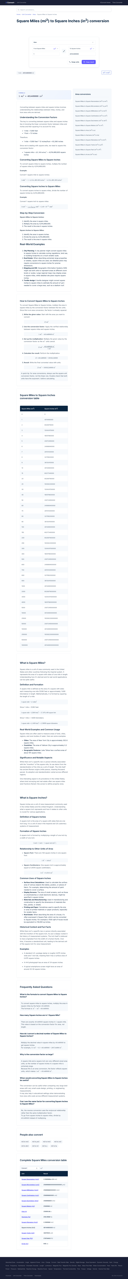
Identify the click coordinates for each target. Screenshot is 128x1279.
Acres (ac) (25, 1243)
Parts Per (114, 1265)
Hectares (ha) (26, 1217)
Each (110, 1262)
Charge (48, 1262)
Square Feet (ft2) (27, 1238)
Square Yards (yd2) (28, 1233)
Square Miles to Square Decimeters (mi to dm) (91, 120)
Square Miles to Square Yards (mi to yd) (89, 145)
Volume (95, 1269)
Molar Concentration (99, 1265)
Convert (16, 3)
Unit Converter (26, 14)
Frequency (13, 1265)
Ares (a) (24, 1211)
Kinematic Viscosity (32, 1265)
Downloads (38, 1275)
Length (42, 1265)
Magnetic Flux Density (69, 1265)
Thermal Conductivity (69, 1269)
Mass (79, 1265)
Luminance (48, 1265)
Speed (50, 1269)
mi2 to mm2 (46, 1141)
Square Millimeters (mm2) (30, 1190)
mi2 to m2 (35, 1146)
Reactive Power (42, 1269)
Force (7, 1265)
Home (18, 14)
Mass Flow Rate (87, 1265)
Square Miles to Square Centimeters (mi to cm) (91, 116)
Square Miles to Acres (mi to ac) (86, 154)
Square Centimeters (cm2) (30, 1195)
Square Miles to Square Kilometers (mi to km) (90, 140)
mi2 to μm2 (35, 1141)
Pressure (13, 1269)
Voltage (89, 1269)
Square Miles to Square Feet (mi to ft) (88, 149)
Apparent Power (35, 1262)
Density (72, 1262)
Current (53, 1262)
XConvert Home (105, 2)
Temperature (58, 1269)
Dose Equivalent (91, 1262)
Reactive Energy (31, 1269)
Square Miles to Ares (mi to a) (85, 130)
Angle (27, 1262)
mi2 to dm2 (24, 1146)
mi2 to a (44, 1146)
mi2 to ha (54, 1146)
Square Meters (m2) (28, 1206)
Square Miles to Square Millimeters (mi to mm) (91, 111)
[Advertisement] (64, 30)
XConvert (8, 1275)
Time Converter (117, 2)
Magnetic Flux (57, 1265)
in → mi (106, 72)
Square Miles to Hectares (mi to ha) (87, 135)
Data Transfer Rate (63, 1262)
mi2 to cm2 (57, 1141)
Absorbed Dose (10, 1262)
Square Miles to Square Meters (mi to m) (89, 125)
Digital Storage (80, 1262)
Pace (108, 1265)
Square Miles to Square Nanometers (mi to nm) (91, 101)
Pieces (120, 1265)
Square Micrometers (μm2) (30, 1184)
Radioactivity (21, 1269)
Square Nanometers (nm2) (30, 1179)
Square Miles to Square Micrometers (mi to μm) (91, 106)
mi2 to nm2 (24, 1141)
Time (78, 1269)
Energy (116, 1262)
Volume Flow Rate (104, 1269)
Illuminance (21, 1265)
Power (8, 1269)
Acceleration (20, 1262)
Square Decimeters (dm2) (30, 1201)
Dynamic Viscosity (102, 1262)
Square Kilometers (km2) (30, 1222)
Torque (83, 1269)
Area (34, 14)
